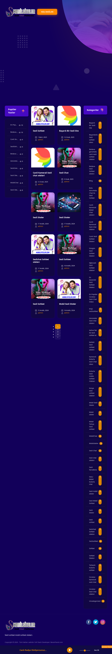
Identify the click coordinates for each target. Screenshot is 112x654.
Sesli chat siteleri (92, 459)
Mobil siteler (91, 413)
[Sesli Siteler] (43, 202)
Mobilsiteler (93, 443)
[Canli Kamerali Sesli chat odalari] (43, 157)
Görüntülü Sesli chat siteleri (15, 161)
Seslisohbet (93, 541)
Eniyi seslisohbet (93, 310)
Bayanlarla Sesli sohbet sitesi (93, 138)
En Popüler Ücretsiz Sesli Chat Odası (14, 125)
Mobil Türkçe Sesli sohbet (91, 425)
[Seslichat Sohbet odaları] (43, 244)
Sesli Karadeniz (93, 468)
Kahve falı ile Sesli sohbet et (93, 332)
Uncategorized (94, 601)
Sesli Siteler (14, 175)
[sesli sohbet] (20, 11)
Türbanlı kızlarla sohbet (92, 567)
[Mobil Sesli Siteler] (69, 288)
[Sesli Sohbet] (43, 115)
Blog (91, 181)
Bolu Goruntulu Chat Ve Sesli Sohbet (93, 193)
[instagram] (102, 622)
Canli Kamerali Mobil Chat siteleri (92, 210)
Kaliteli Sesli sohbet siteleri (91, 346)
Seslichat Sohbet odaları (15, 168)
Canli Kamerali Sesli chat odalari (42, 174)
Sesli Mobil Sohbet (93, 502)
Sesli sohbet (91, 521)
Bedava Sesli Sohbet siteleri (15, 154)
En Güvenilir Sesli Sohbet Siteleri (92, 282)
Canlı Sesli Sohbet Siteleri (15, 139)
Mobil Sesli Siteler (67, 304)
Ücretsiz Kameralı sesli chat (92, 579)
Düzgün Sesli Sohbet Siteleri (92, 252)
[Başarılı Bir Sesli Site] (69, 115)
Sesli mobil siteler (93, 492)
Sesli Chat (64, 172)
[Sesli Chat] (69, 157)
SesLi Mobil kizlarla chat (92, 480)
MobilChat (14, 182)
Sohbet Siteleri (91, 556)
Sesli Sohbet (39, 130)
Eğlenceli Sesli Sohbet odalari (92, 266)
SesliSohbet (14, 146)
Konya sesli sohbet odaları (92, 392)
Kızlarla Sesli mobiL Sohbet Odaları (92, 376)
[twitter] (95, 622)
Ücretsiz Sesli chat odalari (92, 591)
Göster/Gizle (107, 647)
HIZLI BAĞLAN (47, 12)
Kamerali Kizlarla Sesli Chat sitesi (93, 360)
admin (40, 139)
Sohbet (91, 548)
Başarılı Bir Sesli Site (69, 130)
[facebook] (88, 622)
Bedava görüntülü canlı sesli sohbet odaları (14, 132)
